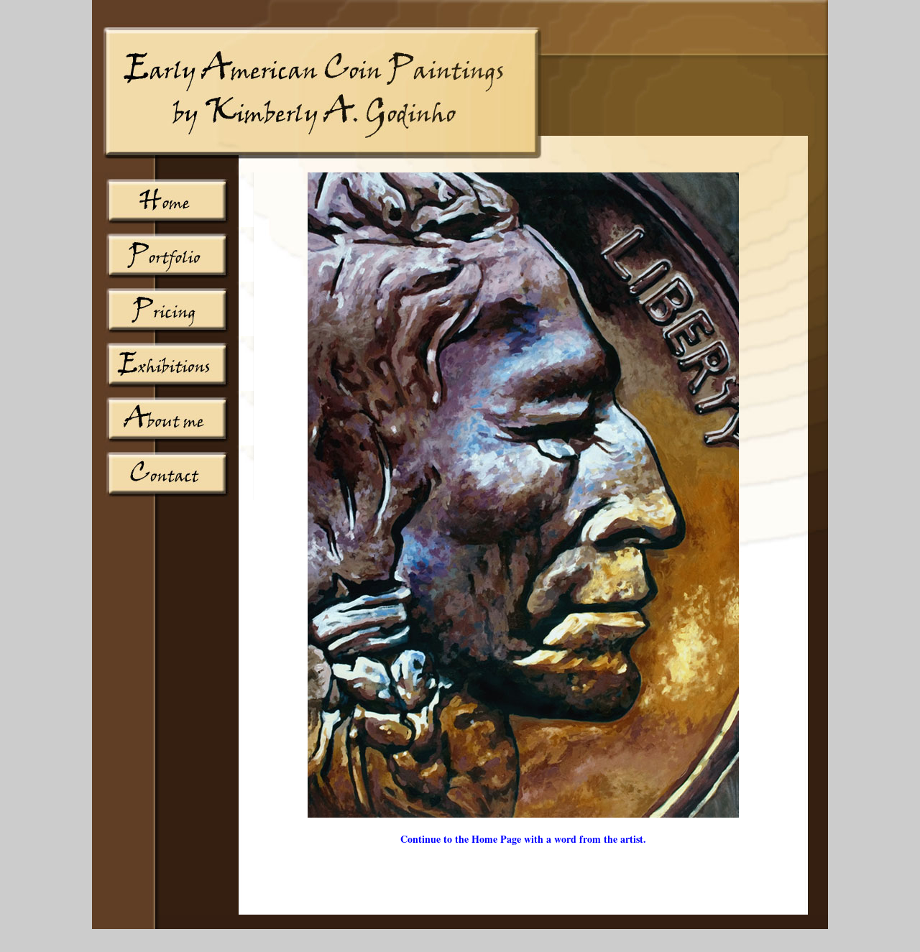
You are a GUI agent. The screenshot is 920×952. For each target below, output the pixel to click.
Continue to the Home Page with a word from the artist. (523, 838)
